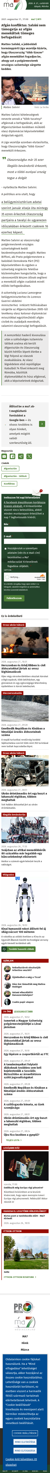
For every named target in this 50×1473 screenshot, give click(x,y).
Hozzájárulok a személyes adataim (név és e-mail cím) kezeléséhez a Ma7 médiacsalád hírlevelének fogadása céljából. (24, 557)
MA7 (25, 1336)
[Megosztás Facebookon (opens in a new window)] (12, 456)
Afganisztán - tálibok (15, 476)
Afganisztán (10, 468)
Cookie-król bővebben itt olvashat (21, 1462)
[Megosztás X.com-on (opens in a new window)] (29, 456)
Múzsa (25, 1349)
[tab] (7, 1011)
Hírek (25, 1343)
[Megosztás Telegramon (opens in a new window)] (21, 456)
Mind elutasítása (25, 1442)
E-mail (7, 536)
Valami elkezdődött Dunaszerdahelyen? (22, 993)
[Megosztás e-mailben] (4, 456)
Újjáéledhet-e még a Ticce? (26, 977)
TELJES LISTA (12, 1140)
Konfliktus (9, 483)
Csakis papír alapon (23, 1002)
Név (6, 524)
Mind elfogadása (25, 1450)
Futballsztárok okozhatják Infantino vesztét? (26, 969)
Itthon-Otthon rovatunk (19, 1277)
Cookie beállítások (25, 1433)
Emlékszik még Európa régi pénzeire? (23, 1187)
